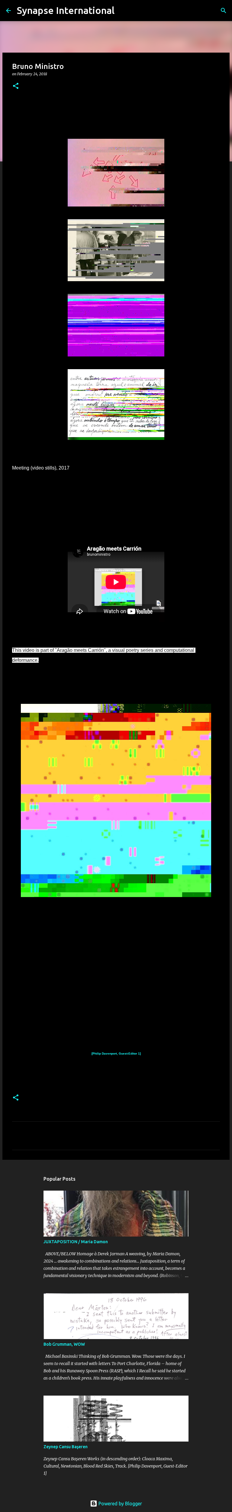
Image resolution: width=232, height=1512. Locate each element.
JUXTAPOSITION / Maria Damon (76, 1241)
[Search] (123, 10)
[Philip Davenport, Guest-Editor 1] (116, 1053)
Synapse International (65, 10)
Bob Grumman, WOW (64, 1344)
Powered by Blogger (119, 1503)
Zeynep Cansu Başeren (66, 1446)
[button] (15, 86)
